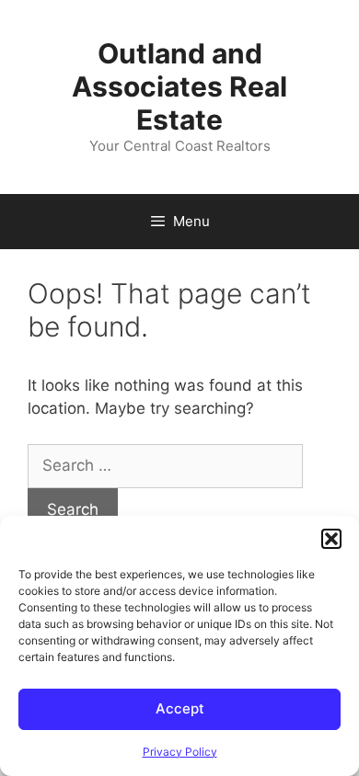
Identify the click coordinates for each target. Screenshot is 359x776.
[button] (331, 539)
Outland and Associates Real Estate (179, 86)
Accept (180, 708)
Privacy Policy (180, 752)
